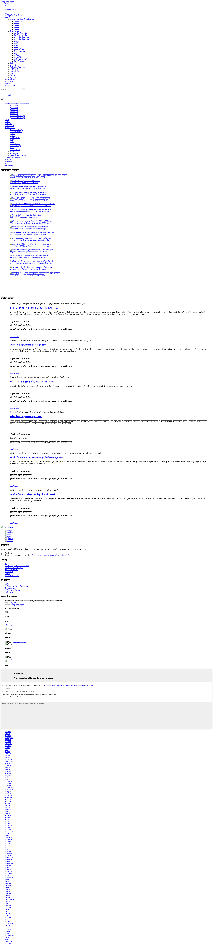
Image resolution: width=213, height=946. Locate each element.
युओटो (16, 53)
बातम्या (7, 83)
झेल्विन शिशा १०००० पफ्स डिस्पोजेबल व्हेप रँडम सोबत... (27, 275)
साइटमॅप (46, 555)
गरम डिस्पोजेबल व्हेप (20, 33)
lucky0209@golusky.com (18, 603)
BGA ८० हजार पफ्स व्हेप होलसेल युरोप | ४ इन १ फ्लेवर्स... (28, 177)
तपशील (16, 337)
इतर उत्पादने (14, 77)
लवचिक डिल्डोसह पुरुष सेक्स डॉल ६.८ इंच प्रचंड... (29, 345)
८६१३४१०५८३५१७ (19, 642)
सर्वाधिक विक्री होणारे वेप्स (13, 15)
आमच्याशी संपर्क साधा (12, 85)
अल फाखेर (13, 65)
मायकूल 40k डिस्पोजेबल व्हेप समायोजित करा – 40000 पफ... (29, 252)
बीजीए (12, 63)
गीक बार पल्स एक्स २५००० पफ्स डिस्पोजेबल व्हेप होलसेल (28, 258)
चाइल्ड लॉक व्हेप (19, 49)
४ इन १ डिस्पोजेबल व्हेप (21, 39)
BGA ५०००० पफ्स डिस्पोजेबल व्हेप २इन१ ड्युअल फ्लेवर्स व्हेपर (30, 240)
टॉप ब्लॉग (61, 555)
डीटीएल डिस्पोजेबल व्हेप (17, 67)
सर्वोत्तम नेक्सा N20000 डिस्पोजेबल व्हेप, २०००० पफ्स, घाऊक (29, 246)
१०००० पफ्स (18, 21)
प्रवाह (16, 47)
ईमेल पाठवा (8, 625)
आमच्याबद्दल (9, 81)
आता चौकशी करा (6, 553)
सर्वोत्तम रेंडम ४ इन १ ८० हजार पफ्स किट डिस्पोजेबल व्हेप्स (28, 229)
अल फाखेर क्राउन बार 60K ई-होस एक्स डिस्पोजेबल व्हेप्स (28, 194)
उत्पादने (7, 17)
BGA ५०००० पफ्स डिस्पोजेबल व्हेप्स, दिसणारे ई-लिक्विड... (28, 235)
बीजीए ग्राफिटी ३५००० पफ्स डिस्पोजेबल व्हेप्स (24, 217)
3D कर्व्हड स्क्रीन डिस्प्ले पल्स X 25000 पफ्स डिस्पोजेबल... (29, 269)
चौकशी (12, 337)
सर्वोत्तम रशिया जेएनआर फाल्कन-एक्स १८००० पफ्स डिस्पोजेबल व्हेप (31, 263)
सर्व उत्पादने (53, 555)
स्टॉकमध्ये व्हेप (14, 71)
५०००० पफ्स (18, 29)
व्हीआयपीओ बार (15, 138)
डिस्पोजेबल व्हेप (15, 31)
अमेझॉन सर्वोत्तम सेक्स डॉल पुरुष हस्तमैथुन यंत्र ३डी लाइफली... (33, 494)
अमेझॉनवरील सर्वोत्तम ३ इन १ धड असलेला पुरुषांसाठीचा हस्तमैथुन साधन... (37, 457)
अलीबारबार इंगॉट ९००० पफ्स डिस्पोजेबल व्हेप (24, 183)
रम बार (16, 45)
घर (6, 13)
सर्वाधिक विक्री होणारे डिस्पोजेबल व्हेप (22, 19)
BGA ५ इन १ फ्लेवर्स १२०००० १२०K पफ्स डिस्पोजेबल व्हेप (29, 200)
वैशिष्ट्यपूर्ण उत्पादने (37, 555)
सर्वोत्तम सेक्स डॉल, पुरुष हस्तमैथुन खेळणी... (26, 416)
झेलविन (16, 43)
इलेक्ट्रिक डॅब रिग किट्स (22, 59)
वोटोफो (16, 55)
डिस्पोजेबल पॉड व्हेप (20, 35)
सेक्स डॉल (13, 75)
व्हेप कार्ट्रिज (18, 57)
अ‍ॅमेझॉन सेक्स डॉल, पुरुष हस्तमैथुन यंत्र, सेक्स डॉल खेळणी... (32, 382)
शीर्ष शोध (67, 555)
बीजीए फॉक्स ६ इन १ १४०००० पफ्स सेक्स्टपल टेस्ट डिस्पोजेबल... (30, 206)
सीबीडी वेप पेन (14, 69)
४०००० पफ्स (18, 27)
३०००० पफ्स (18, 25)
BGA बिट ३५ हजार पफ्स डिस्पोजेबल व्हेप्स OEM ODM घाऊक (30, 223)
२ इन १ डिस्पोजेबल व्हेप (21, 37)
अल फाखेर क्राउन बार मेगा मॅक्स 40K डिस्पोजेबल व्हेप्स (27, 188)
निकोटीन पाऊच (19, 61)
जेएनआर (17, 41)
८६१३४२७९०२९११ (17, 605)
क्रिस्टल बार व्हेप (19, 51)
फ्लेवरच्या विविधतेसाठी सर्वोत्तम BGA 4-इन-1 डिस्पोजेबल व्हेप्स (29, 211)
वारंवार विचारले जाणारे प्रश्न (14, 568)
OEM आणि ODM (11, 79)
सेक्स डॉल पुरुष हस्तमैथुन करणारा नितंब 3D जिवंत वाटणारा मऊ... (34, 308)
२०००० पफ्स (18, 23)
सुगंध (11, 73)
